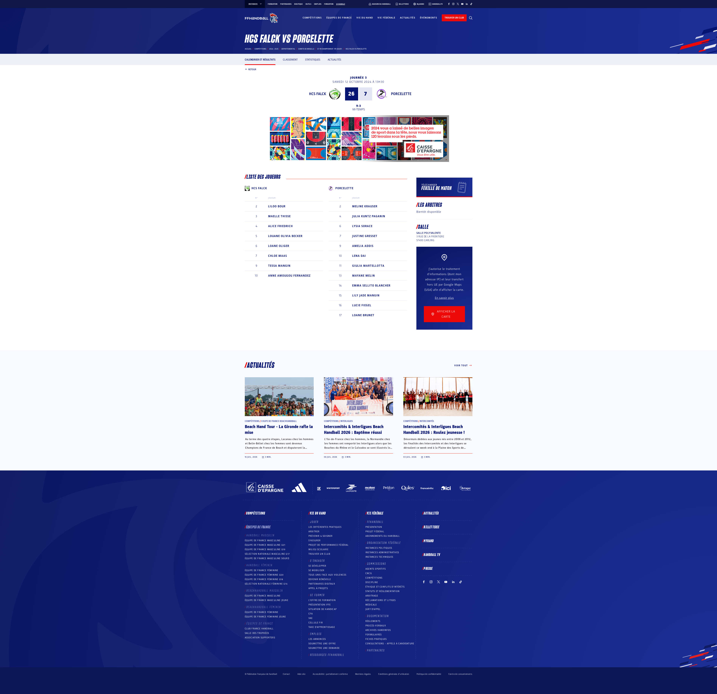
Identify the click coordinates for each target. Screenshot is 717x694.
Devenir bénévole (319, 579)
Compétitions (312, 17)
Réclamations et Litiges (380, 600)
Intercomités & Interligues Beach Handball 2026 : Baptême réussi (354, 429)
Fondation (328, 4)
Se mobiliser (316, 570)
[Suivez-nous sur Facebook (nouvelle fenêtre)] (449, 4)
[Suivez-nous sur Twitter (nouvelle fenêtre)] (458, 4)
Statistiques (312, 59)
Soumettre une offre (322, 643)
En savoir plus (444, 298)
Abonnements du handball (382, 536)
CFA (310, 613)
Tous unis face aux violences (327, 575)
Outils (308, 4)
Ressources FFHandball (327, 654)
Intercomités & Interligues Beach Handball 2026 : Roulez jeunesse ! (434, 429)
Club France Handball (259, 628)
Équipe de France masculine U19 (265, 549)
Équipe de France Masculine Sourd (267, 558)
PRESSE (428, 569)
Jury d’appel (373, 609)
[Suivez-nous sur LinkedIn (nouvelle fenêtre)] (467, 4)
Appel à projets (318, 588)
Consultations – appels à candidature (389, 643)
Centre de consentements (460, 674)
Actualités (407, 17)
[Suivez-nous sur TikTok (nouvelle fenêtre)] (471, 4)
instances (253, 4)
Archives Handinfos (378, 630)
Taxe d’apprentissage (321, 627)
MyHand (429, 541)
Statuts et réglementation (382, 591)
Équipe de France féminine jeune (265, 616)
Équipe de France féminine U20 (264, 575)
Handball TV (432, 555)
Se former (317, 595)
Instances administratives (382, 552)
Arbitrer (314, 531)
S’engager (317, 560)
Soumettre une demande (324, 648)
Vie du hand (364, 17)
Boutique (298, 4)
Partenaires (285, 4)
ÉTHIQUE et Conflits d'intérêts (385, 586)
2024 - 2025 (273, 49)
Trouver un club (319, 554)
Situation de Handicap (322, 609)
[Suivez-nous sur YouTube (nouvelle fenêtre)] (462, 4)
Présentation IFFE (319, 604)
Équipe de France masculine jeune (266, 600)
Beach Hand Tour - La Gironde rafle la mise (279, 429)
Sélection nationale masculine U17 (267, 554)
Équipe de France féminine (261, 570)
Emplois (317, 4)
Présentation (373, 527)
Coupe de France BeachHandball (279, 421)
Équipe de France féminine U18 (264, 579)
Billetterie (431, 527)
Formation (272, 4)
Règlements (372, 621)
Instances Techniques (379, 557)
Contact (286, 674)
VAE (310, 618)
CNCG (368, 573)
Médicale (371, 604)
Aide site (301, 674)
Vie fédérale (386, 17)
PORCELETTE (401, 94)
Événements (428, 17)
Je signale (340, 4)
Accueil (248, 49)
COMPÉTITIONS (373, 578)
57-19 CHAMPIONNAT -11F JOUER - (330, 49)
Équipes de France (339, 17)
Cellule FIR (315, 622)
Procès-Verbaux (375, 625)
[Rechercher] (470, 18)
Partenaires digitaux (321, 584)
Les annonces (317, 639)
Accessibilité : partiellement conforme (330, 674)
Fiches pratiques (376, 639)
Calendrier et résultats (260, 59)
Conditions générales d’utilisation (393, 674)
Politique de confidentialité (429, 674)
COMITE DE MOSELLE (306, 49)
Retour (252, 69)
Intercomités (427, 421)
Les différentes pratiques (325, 527)
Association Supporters (260, 637)
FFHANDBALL (375, 521)
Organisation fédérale (384, 542)
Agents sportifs (375, 569)
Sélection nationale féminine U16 (266, 584)
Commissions (376, 563)
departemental (288, 49)
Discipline (371, 582)
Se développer (317, 566)
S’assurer (314, 540)
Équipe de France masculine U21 (265, 545)
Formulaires (373, 634)
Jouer (314, 521)
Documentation (378, 616)
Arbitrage (371, 595)
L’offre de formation (322, 600)
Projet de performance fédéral (328, 545)
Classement (290, 59)
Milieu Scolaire (318, 549)
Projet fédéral (374, 531)
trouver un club (454, 17)
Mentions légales (363, 674)
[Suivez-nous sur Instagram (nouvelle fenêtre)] (453, 4)
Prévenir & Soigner (320, 536)
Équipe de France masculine (263, 540)
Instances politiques (378, 548)
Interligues (346, 421)
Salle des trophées (257, 633)
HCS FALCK (317, 94)
